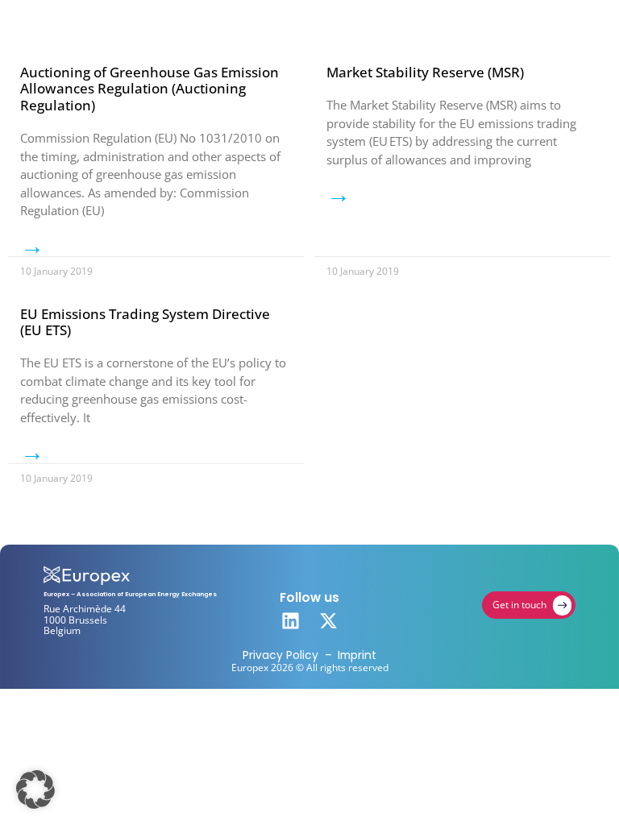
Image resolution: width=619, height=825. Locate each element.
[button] (35, 789)
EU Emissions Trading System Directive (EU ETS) (145, 322)
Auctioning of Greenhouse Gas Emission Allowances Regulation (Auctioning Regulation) (149, 88)
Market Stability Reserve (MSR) (425, 72)
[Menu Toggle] (560, 24)
